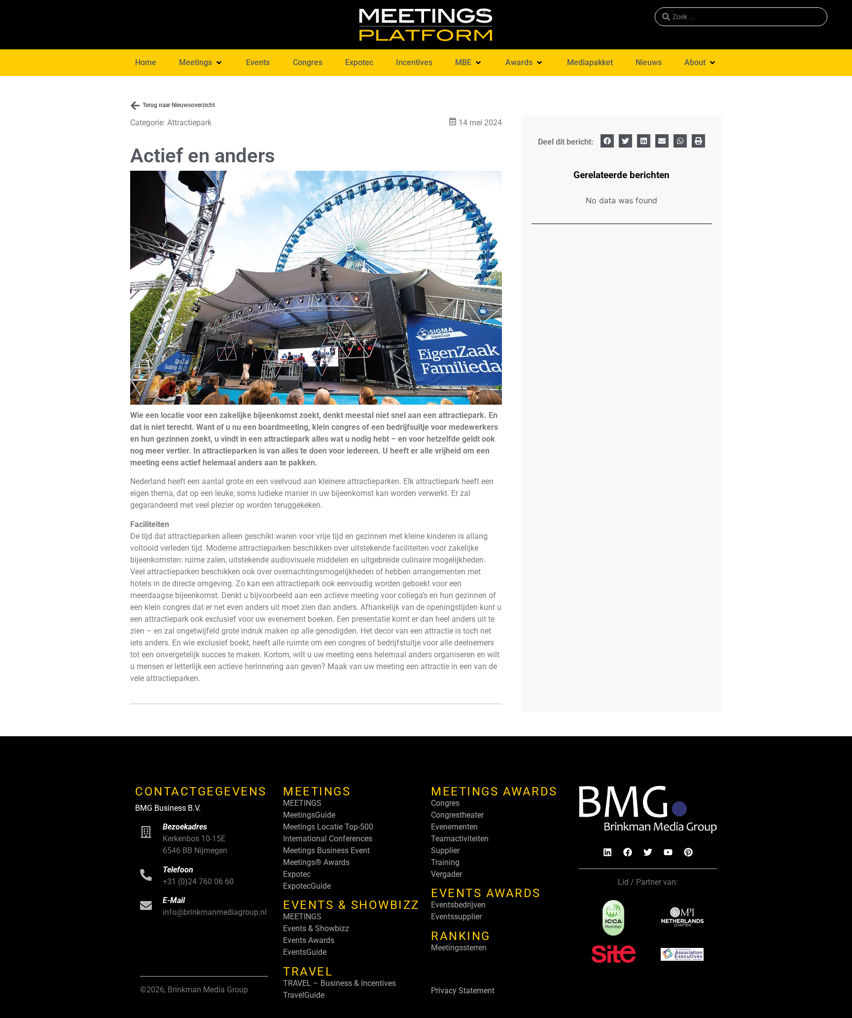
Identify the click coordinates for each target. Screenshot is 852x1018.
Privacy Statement (463, 990)
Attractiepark (189, 122)
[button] (201, 62)
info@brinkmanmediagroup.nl (215, 912)
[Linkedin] (607, 852)
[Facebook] (628, 852)
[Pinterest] (688, 852)
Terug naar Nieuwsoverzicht (178, 105)
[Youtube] (668, 852)
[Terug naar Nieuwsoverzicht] (135, 106)
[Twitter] (648, 852)
